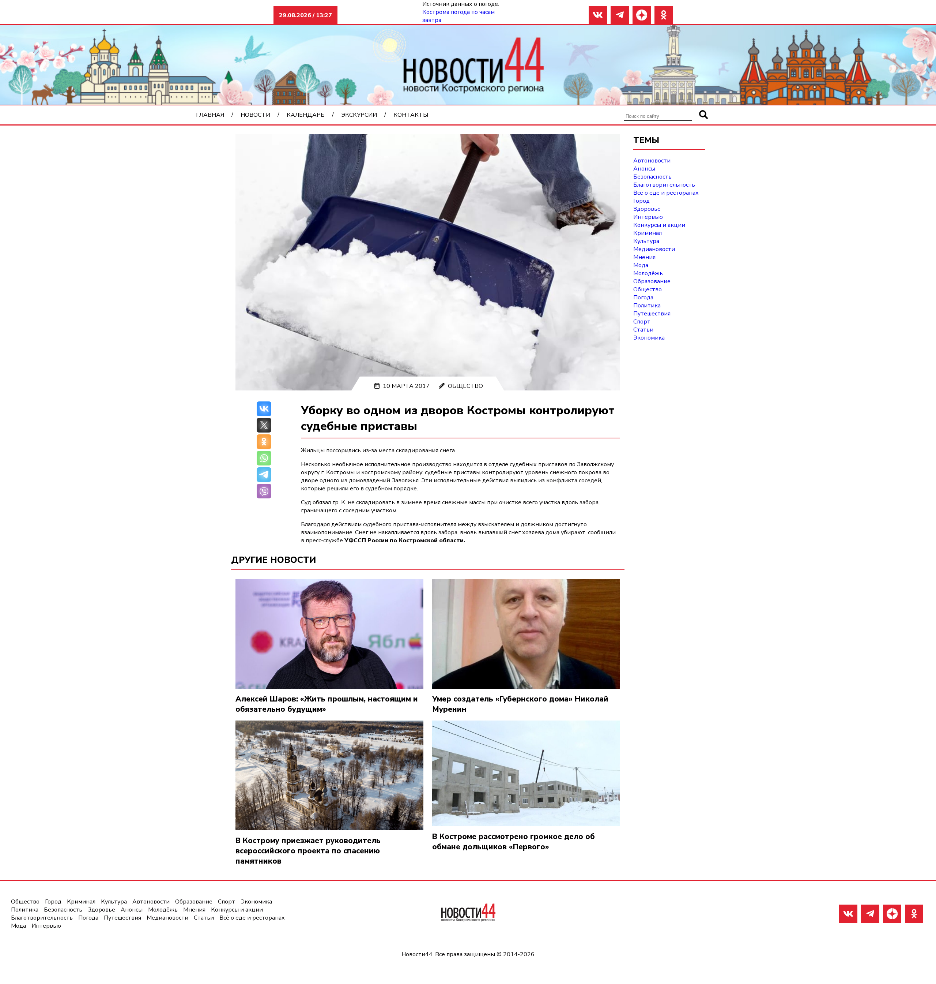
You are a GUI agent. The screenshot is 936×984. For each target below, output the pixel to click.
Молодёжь (648, 273)
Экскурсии (359, 115)
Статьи (643, 330)
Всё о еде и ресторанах (666, 193)
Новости (255, 115)
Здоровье (647, 209)
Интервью (648, 217)
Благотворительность (664, 185)
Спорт (641, 322)
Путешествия (652, 314)
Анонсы (644, 169)
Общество (465, 386)
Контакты (410, 115)
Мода (640, 265)
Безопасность (652, 177)
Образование (652, 281)
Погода (643, 297)
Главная (210, 115)
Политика (647, 306)
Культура (646, 241)
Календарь (306, 115)
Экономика (649, 338)
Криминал (647, 233)
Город (641, 201)
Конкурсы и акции (659, 225)
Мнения (644, 257)
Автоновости (652, 161)
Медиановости (654, 249)
